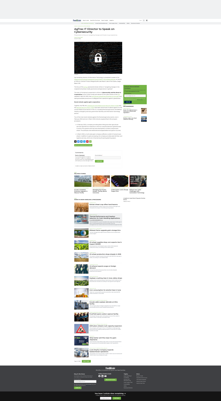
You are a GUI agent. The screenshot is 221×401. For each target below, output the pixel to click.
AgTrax (86, 87)
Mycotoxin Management (98, 188)
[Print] (75, 141)
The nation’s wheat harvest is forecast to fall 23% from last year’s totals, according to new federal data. (105, 257)
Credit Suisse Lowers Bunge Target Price (119, 190)
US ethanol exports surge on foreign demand (102, 267)
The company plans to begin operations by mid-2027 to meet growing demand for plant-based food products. (104, 306)
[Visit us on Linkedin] (102, 376)
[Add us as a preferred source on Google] (90, 141)
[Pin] (87, 141)
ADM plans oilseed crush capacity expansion (105, 326)
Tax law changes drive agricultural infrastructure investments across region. (104, 233)
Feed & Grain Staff (78, 37)
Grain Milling (92, 288)
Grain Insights (126, 108)
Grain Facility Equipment (95, 228)
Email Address (99, 155)
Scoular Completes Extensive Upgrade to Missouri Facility (80, 191)
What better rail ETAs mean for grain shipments (102, 338)
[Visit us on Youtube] (105, 376)
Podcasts (91, 336)
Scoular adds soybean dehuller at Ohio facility (103, 303)
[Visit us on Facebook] (99, 376)
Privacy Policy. (140, 99)
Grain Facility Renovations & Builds (98, 300)
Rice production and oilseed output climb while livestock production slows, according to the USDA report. (103, 246)
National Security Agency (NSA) (85, 107)
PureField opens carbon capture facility (103, 314)
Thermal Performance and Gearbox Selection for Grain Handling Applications (104, 217)
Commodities (92, 202)
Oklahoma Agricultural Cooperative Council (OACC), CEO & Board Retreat (94, 79)
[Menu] (147, 20)
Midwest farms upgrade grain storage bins (105, 230)
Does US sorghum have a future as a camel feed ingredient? (130, 111)
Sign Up (128, 102)
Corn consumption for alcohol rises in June (105, 290)
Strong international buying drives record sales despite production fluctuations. (103, 270)
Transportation (127, 116)
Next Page (86, 361)
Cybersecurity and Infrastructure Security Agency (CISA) (103, 105)
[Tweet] (84, 141)
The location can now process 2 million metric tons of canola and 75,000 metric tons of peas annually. (105, 354)
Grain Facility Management (136, 188)
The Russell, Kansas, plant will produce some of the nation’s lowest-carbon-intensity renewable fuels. (104, 316)
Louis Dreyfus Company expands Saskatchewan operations (101, 350)
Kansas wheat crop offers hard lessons (103, 204)
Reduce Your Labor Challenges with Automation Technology (136, 191)
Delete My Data (110, 379)
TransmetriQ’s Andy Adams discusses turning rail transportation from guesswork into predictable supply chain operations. (105, 342)
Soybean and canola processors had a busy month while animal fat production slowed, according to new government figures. (105, 281)
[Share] (78, 141)
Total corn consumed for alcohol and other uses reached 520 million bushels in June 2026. (104, 293)
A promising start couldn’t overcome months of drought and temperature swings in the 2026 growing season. (104, 207)
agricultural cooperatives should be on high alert (105, 96)
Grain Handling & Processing (82, 26)
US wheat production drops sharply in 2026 (105, 254)
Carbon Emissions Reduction (96, 312)
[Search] (144, 20)
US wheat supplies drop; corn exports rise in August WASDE (105, 243)
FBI (119, 94)
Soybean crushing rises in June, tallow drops (105, 278)
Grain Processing (93, 276)
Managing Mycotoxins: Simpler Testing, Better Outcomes (100, 191)
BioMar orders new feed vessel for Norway (130, 118)
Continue (116, 398)
